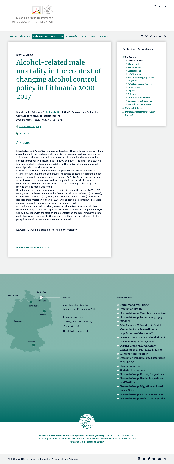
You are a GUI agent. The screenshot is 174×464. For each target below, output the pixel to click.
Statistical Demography (134, 370)
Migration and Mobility (134, 353)
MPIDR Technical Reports (140, 84)
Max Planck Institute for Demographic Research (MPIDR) (73, 435)
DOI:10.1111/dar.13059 (30, 126)
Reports (131, 91)
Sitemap (73, 459)
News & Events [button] (99, 36)
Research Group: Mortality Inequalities (143, 313)
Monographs (134, 64)
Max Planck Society (106, 438)
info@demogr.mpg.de (77, 331)
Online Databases (134, 108)
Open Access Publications (140, 101)
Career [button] (84, 36)
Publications (131, 57)
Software (132, 94)
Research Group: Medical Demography (142, 398)
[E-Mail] (160, 36)
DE (164, 6)
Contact (33, 459)
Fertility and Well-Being (134, 304)
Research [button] (71, 36)
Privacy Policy (58, 459)
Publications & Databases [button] (48, 36)
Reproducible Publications (140, 104)
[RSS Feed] (164, 36)
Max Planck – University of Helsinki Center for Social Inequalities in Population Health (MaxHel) (141, 329)
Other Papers (134, 87)
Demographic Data (131, 366)
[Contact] (158, 459)
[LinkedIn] (141, 36)
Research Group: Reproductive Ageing (142, 394)
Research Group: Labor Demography (141, 317)
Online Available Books (139, 97)
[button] (155, 5)
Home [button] (13, 36)
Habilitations (134, 74)
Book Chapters (135, 67)
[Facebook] (151, 36)
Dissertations (134, 71)
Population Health (131, 309)
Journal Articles (135, 60)
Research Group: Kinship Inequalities (142, 374)
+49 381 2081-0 (74, 326)
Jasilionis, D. (53, 112)
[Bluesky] (146, 36)
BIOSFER (125, 321)
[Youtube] (155, 36)
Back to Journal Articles (35, 247)
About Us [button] (24, 36)
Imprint (44, 459)
